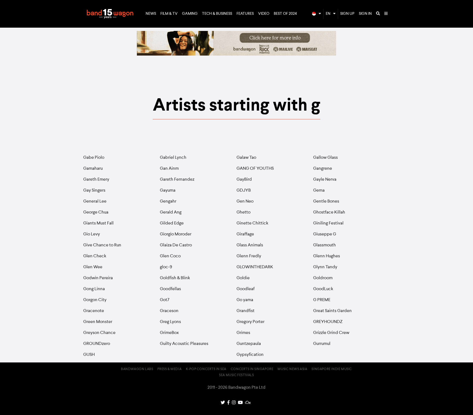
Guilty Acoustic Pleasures (184, 344)
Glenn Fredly (248, 256)
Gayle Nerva (324, 179)
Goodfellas (170, 289)
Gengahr (168, 201)
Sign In (365, 14)
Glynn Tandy (325, 267)
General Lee (94, 201)
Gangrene (322, 168)
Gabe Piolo (93, 157)
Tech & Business (217, 14)
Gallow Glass (325, 157)
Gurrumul (321, 344)
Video (263, 14)
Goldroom (323, 278)
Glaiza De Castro (176, 245)
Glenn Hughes (326, 256)
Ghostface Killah (329, 212)
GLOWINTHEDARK (254, 267)
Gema (319, 190)
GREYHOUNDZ (327, 322)
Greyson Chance (99, 333)
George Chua (95, 212)
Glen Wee (92, 267)
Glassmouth (324, 245)
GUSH (89, 355)
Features (245, 14)
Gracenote (93, 311)
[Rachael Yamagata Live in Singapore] (236, 54)
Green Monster (97, 322)
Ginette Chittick (252, 223)
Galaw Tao (246, 157)
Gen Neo (244, 201)
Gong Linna (94, 289)
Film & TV (169, 14)
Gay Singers (94, 190)
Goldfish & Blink (175, 278)
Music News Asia (292, 369)
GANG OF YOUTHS (255, 168)
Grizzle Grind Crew (331, 333)
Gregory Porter (250, 322)
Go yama (244, 300)
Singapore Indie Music (332, 369)
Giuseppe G (324, 234)
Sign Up (347, 14)
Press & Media (169, 369)
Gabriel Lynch (173, 157)
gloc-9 (166, 267)
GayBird (244, 179)
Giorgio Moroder (175, 234)
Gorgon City (94, 300)
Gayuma (167, 190)
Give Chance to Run (102, 245)
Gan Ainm (169, 168)
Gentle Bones (326, 201)
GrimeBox (169, 333)
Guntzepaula (248, 344)
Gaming (190, 14)
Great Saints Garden (332, 311)
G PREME (321, 300)
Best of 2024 (285, 14)
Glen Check (94, 256)
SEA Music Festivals (236, 375)
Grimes (243, 333)
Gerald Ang (170, 212)
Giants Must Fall (98, 223)
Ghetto (243, 212)
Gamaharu (93, 168)
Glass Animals (249, 245)
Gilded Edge (172, 223)
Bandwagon (110, 14)
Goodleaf (245, 289)
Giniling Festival (328, 223)
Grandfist (245, 311)
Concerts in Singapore (252, 369)
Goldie (243, 278)
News (151, 14)
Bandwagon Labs (137, 369)
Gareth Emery (96, 179)
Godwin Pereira (98, 278)
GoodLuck (323, 289)
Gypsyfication (250, 355)
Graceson (169, 311)
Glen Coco (170, 256)
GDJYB (243, 190)
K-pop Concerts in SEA (206, 369)
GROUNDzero (96, 344)
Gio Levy (91, 234)
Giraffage (245, 234)
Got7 (164, 300)
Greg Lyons (170, 322)
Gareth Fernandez (177, 179)
